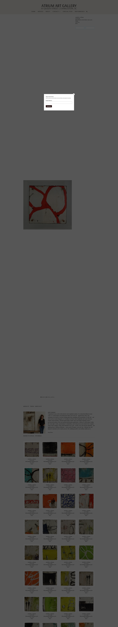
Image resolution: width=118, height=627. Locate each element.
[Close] (74, 94)
